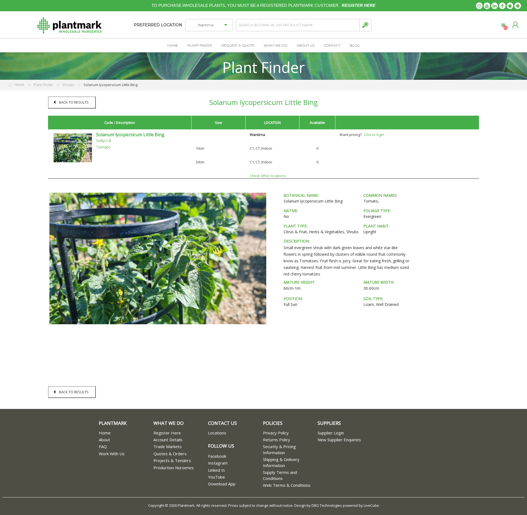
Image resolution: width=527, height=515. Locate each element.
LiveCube (371, 505)
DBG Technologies (327, 505)
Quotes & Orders (170, 453)
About (104, 439)
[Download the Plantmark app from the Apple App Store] (510, 5)
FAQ (103, 446)
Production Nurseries (173, 467)
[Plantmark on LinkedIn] (494, 5)
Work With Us (112, 453)
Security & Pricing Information (279, 449)
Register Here (167, 433)
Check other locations (268, 175)
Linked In (216, 470)
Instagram (218, 463)
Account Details (168, 439)
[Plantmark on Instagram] (479, 5)
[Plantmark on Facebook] (502, 5)
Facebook (217, 456)
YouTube (216, 477)
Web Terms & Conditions (286, 485)
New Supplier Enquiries (339, 439)
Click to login (374, 134)
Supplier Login (331, 433)
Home (105, 433)
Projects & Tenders (172, 460)
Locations (217, 433)
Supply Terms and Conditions (280, 475)
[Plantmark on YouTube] (487, 5)
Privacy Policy (276, 433)
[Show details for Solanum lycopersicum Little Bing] (72, 147)
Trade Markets (167, 446)
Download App (222, 483)
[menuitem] (126, 432)
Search (365, 25)
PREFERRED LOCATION (158, 24)
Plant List (503, 25)
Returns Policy (276, 439)
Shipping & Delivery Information (281, 462)
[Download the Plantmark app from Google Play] (517, 5)
